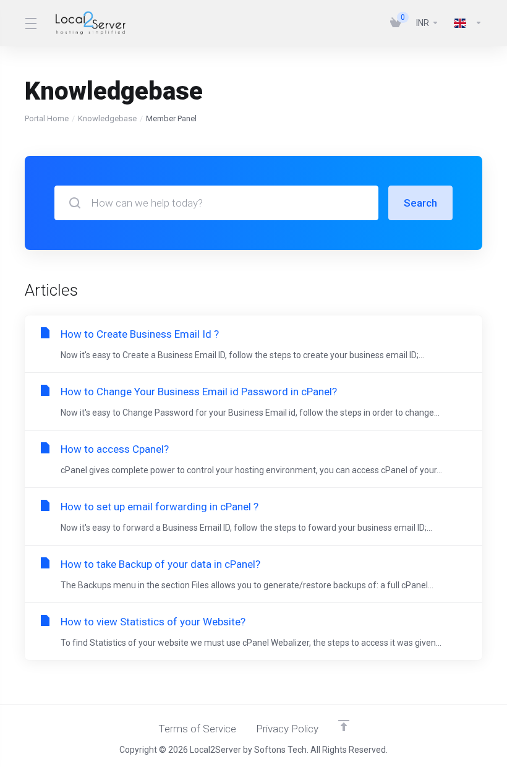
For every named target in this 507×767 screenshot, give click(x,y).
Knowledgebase (107, 118)
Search (420, 203)
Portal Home (47, 118)
